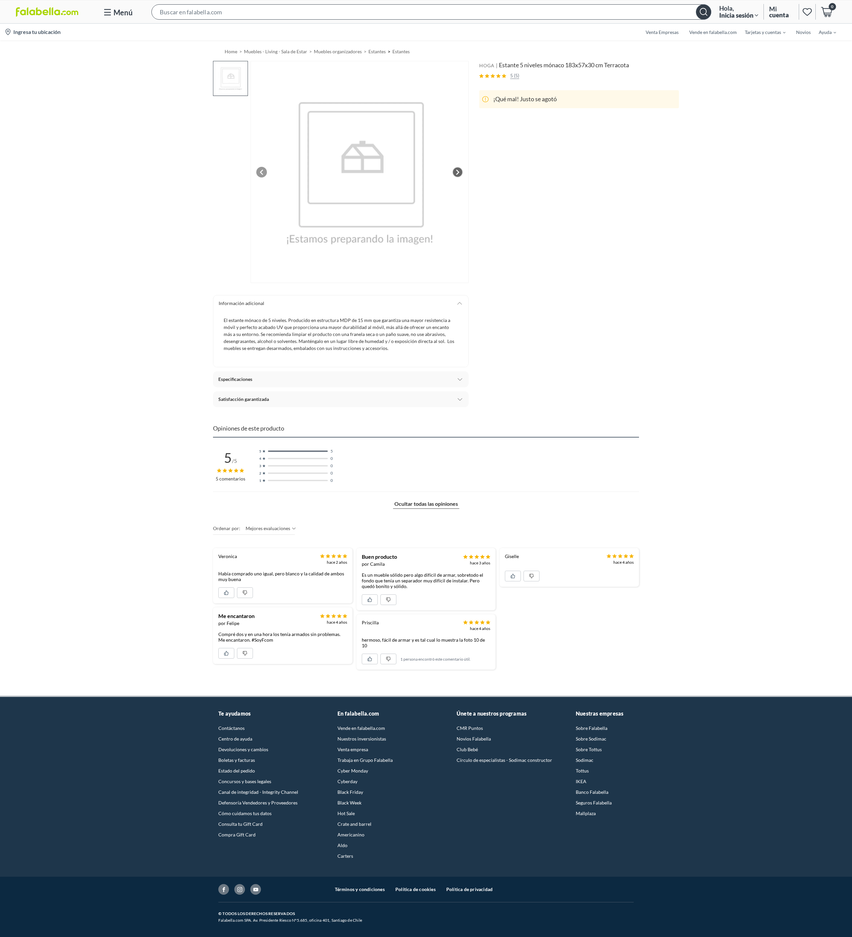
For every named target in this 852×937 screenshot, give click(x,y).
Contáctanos (231, 728)
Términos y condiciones (360, 889)
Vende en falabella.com (361, 728)
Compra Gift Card (237, 834)
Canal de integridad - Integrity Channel (258, 792)
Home (231, 51)
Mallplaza (586, 813)
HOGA (487, 65)
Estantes (377, 51)
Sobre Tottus (589, 749)
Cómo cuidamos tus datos (245, 813)
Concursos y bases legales (244, 781)
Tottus (582, 771)
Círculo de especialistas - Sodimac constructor (504, 760)
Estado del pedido (236, 771)
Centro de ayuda (235, 739)
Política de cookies (415, 889)
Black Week (349, 802)
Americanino (350, 834)
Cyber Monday (352, 771)
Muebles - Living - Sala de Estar (275, 51)
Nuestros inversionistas (361, 739)
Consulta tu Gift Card (240, 824)
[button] (431, 11)
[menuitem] (761, 32)
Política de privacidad (469, 889)
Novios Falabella (474, 739)
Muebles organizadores (338, 51)
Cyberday (347, 781)
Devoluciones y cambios (243, 749)
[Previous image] (261, 172)
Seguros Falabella (594, 802)
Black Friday (350, 792)
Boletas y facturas (236, 760)
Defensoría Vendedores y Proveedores (258, 802)
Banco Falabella (592, 792)
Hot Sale (346, 813)
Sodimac (584, 760)
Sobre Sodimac (591, 739)
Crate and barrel (354, 824)
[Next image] (457, 172)
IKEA (581, 781)
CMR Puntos (470, 728)
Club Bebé (467, 749)
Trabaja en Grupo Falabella (365, 760)
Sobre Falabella (591, 728)
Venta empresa (352, 749)
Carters (345, 856)
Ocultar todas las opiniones (426, 503)
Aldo (342, 845)
